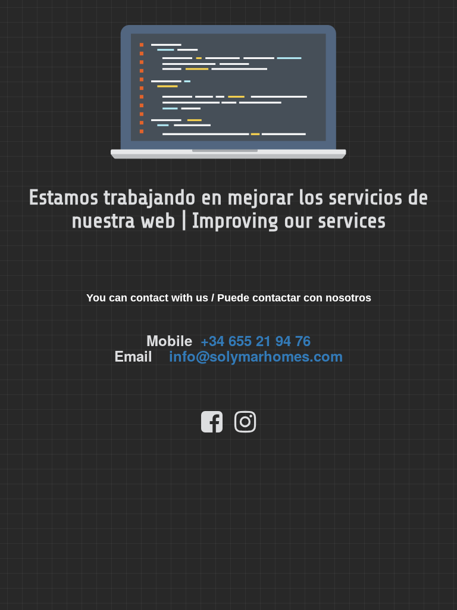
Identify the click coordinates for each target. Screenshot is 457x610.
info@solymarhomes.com (256, 356)
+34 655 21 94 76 (256, 340)
